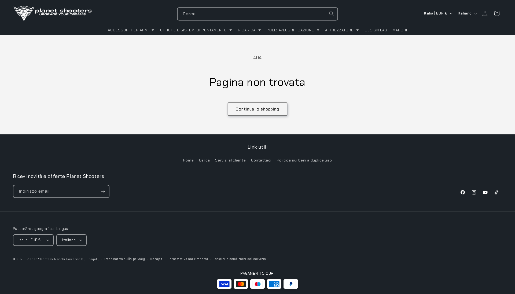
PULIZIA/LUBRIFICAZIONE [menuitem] (290, 30)
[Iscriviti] (103, 191)
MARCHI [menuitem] (400, 30)
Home (188, 160)
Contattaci (261, 160)
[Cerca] (331, 14)
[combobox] (257, 14)
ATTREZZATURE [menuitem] (339, 30)
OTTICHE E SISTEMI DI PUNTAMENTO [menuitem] (193, 30)
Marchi (59, 259)
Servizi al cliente (230, 160)
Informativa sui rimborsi (188, 259)
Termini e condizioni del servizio (239, 259)
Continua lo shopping (257, 109)
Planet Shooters (40, 259)
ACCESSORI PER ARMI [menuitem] (128, 30)
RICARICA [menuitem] (247, 30)
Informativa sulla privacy (124, 259)
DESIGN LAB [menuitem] (376, 30)
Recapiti (157, 259)
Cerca (204, 160)
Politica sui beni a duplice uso (304, 160)
